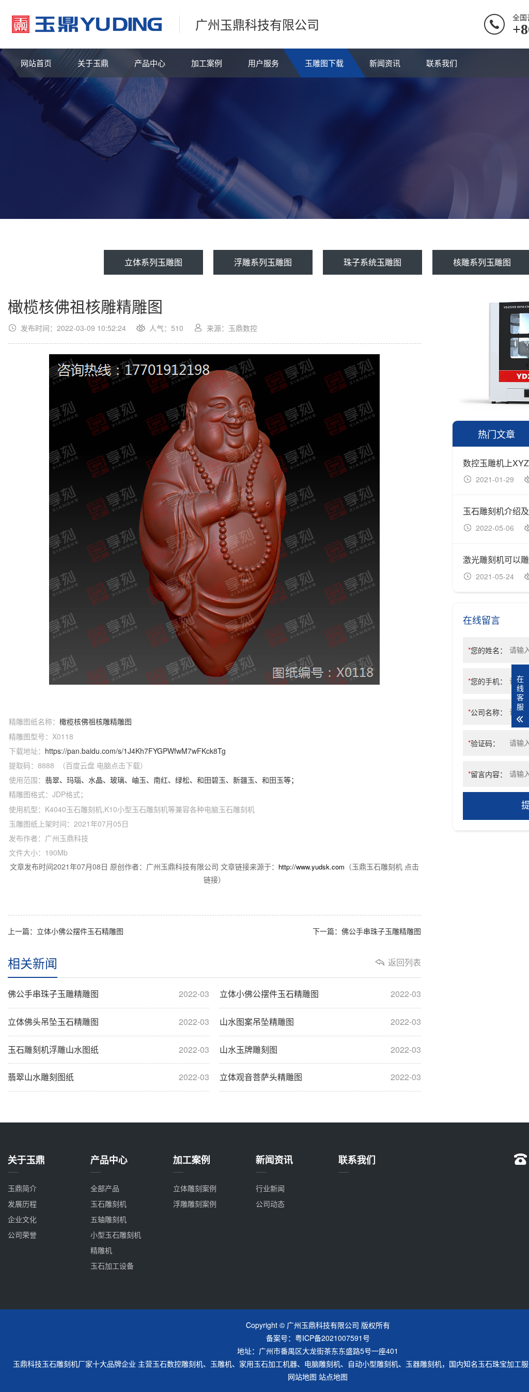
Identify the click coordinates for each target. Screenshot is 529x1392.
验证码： (484, 743)
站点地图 (333, 1376)
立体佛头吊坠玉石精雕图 (108, 1021)
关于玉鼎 (92, 62)
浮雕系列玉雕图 (263, 262)
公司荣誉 (22, 1234)
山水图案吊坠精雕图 (320, 1021)
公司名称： (487, 712)
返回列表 (404, 962)
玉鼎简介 (22, 1188)
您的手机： (487, 681)
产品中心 (149, 62)
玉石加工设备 (112, 1265)
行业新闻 (270, 1188)
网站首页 (36, 62)
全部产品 (104, 1188)
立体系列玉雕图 (153, 262)
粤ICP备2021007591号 (332, 1338)
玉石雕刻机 (108, 1203)
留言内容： (487, 774)
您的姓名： (487, 650)
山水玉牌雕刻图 (320, 1049)
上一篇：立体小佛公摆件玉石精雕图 (65, 931)
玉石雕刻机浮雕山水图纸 (108, 1049)
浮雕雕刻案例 (194, 1203)
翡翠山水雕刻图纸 (108, 1077)
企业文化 (22, 1219)
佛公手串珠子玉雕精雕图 (108, 994)
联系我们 (441, 62)
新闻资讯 (384, 62)
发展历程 (22, 1203)
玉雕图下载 (324, 62)
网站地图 (302, 1376)
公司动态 (270, 1203)
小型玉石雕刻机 (115, 1234)
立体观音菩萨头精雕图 (320, 1077)
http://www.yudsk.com (311, 867)
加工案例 (206, 62)
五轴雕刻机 (108, 1219)
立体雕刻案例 (194, 1188)
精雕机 (101, 1250)
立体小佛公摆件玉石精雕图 (320, 994)
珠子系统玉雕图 (372, 262)
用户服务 (263, 62)
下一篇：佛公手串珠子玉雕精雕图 (367, 931)
